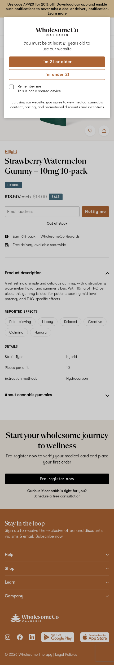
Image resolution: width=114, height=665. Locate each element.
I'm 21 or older (57, 61)
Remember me (39, 88)
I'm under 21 (57, 74)
